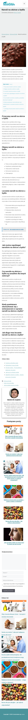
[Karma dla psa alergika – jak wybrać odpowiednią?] (14, 692)
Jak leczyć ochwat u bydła (12, 372)
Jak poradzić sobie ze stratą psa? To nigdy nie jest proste (14, 543)
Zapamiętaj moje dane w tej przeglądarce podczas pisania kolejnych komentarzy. (13, 585)
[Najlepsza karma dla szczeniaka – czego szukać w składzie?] (14, 670)
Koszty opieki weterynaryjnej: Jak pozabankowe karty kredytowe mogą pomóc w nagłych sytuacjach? (14, 478)
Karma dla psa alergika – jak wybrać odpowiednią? (14, 522)
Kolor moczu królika (9, 383)
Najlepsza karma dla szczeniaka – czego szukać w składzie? (14, 500)
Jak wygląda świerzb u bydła (11, 385)
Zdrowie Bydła (13, 34)
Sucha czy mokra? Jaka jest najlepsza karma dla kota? (14, 454)
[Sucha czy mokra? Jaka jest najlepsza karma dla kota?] (14, 624)
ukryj (11, 84)
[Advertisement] (14, 23)
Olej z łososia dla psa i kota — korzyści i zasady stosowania (14, 437)
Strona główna (5, 34)
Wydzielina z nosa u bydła (11, 365)
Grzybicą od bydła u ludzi (11, 363)
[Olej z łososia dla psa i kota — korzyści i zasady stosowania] (14, 606)
